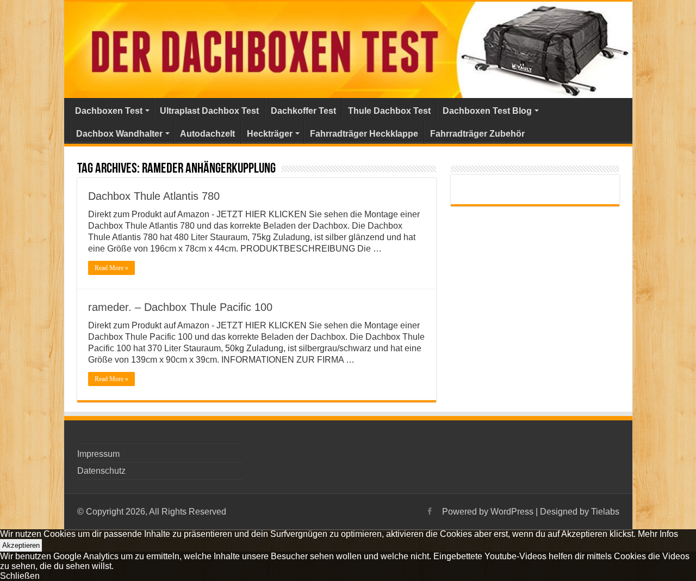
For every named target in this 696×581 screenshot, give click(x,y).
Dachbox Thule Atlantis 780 (154, 196)
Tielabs (605, 511)
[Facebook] (429, 511)
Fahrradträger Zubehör (477, 133)
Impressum (98, 453)
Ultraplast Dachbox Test (209, 110)
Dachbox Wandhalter (119, 133)
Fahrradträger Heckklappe (364, 133)
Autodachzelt (207, 133)
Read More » (111, 268)
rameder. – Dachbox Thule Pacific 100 (180, 307)
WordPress (511, 511)
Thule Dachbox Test (389, 110)
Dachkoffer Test (303, 110)
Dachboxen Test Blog (487, 110)
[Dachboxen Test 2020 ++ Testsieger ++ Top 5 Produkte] (348, 50)
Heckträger (270, 133)
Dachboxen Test (108, 110)
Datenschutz (101, 470)
